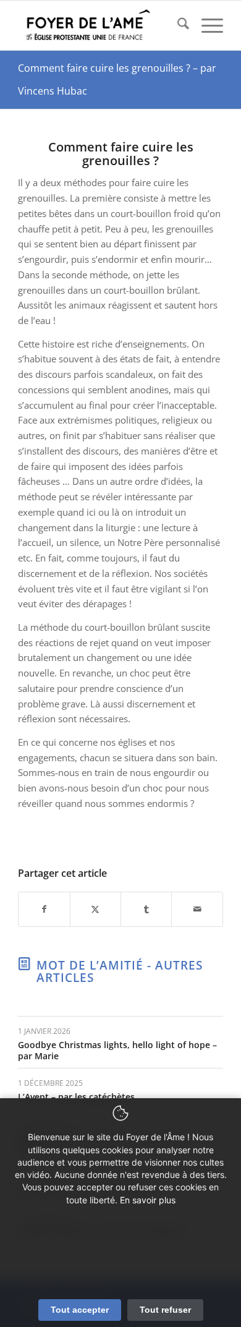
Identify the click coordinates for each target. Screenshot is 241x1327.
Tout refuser (165, 1310)
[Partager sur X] (95, 909)
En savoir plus (147, 1200)
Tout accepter (80, 1310)
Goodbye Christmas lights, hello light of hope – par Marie (117, 1050)
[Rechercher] (177, 25)
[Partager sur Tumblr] (146, 909)
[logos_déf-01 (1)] (100, 25)
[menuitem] (177, 25)
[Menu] (206, 25)
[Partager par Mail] (197, 909)
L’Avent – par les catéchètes (76, 1097)
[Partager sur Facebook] (44, 909)
